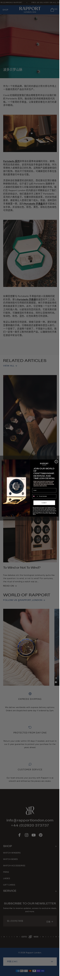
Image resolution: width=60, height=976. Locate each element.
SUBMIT (43, 502)
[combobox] (34, 496)
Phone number (35, 493)
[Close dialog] (55, 461)
